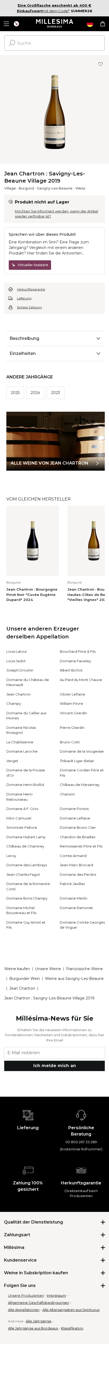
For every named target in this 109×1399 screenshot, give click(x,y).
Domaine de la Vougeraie (82, 751)
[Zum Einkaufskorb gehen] (102, 24)
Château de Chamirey (25, 846)
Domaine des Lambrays (26, 865)
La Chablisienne (19, 742)
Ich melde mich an (54, 1065)
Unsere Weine (48, 968)
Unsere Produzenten (26, 1295)
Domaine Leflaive (75, 818)
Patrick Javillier (72, 884)
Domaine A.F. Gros (22, 809)
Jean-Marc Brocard (76, 865)
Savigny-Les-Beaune (54, 188)
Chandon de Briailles (77, 837)
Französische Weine (84, 968)
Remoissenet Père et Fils (81, 846)
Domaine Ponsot (74, 809)
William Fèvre (71, 703)
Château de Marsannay (79, 784)
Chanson (67, 794)
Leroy (11, 856)
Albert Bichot (71, 670)
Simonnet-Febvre (21, 827)
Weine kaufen (17, 968)
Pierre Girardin (72, 727)
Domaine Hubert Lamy (26, 837)
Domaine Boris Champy (26, 898)
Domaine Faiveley (75, 661)
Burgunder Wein (24, 978)
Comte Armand (73, 856)
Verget (12, 761)
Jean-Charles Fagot (23, 874)
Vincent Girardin (73, 713)
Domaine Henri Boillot (25, 784)
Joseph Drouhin (19, 670)
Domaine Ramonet (76, 908)
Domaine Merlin (73, 898)
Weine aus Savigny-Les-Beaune (74, 978)
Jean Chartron (18, 694)
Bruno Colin (70, 742)
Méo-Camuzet (18, 818)
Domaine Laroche (22, 751)
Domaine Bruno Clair (78, 827)
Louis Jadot (16, 661)
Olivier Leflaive (72, 694)
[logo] (54, 23)
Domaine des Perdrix (78, 874)
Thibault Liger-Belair (77, 761)
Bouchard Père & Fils (78, 651)
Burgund (26, 188)
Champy (13, 703)
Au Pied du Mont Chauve (81, 680)
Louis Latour (16, 651)
